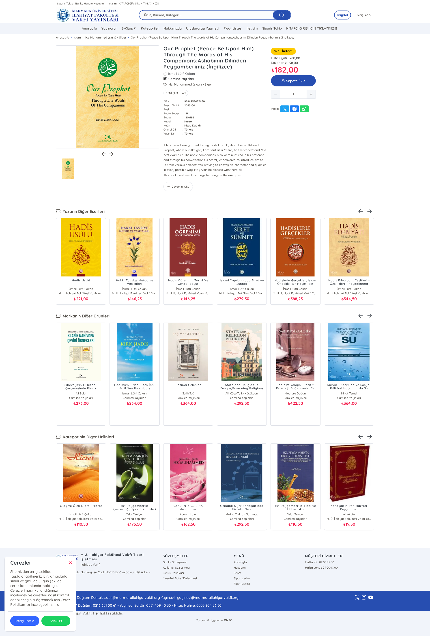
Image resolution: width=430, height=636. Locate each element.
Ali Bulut (81, 393)
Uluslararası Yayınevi (202, 28)
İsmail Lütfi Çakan (181, 73)
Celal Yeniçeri (135, 514)
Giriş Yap (364, 15)
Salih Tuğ (188, 393)
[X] (357, 597)
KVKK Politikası (173, 573)
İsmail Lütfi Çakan (134, 393)
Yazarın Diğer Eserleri (82, 211)
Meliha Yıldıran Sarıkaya (242, 514)
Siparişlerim (241, 578)
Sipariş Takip (65, 3)
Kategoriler (150, 28)
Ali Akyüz (349, 514)
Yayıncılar (109, 28)
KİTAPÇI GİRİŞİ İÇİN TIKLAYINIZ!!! (139, 3)
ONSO (228, 620)
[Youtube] (370, 597)
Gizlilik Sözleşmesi (175, 562)
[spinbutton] (293, 94)
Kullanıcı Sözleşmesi (176, 567)
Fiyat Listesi (233, 28)
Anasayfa (89, 28)
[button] (275, 94)
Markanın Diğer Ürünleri (85, 316)
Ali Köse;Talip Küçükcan (242, 393)
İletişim (112, 3)
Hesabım (240, 567)
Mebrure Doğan (295, 393)
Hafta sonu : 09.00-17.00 (321, 567)
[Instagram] (364, 597)
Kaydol (342, 15)
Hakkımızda (172, 28)
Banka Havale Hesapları (90, 3)
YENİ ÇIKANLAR (176, 93)
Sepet (237, 573)
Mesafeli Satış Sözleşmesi (180, 578)
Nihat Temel (349, 393)
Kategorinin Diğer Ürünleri (87, 436)
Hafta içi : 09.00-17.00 (319, 562)
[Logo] (87, 15)
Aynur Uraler (188, 514)
